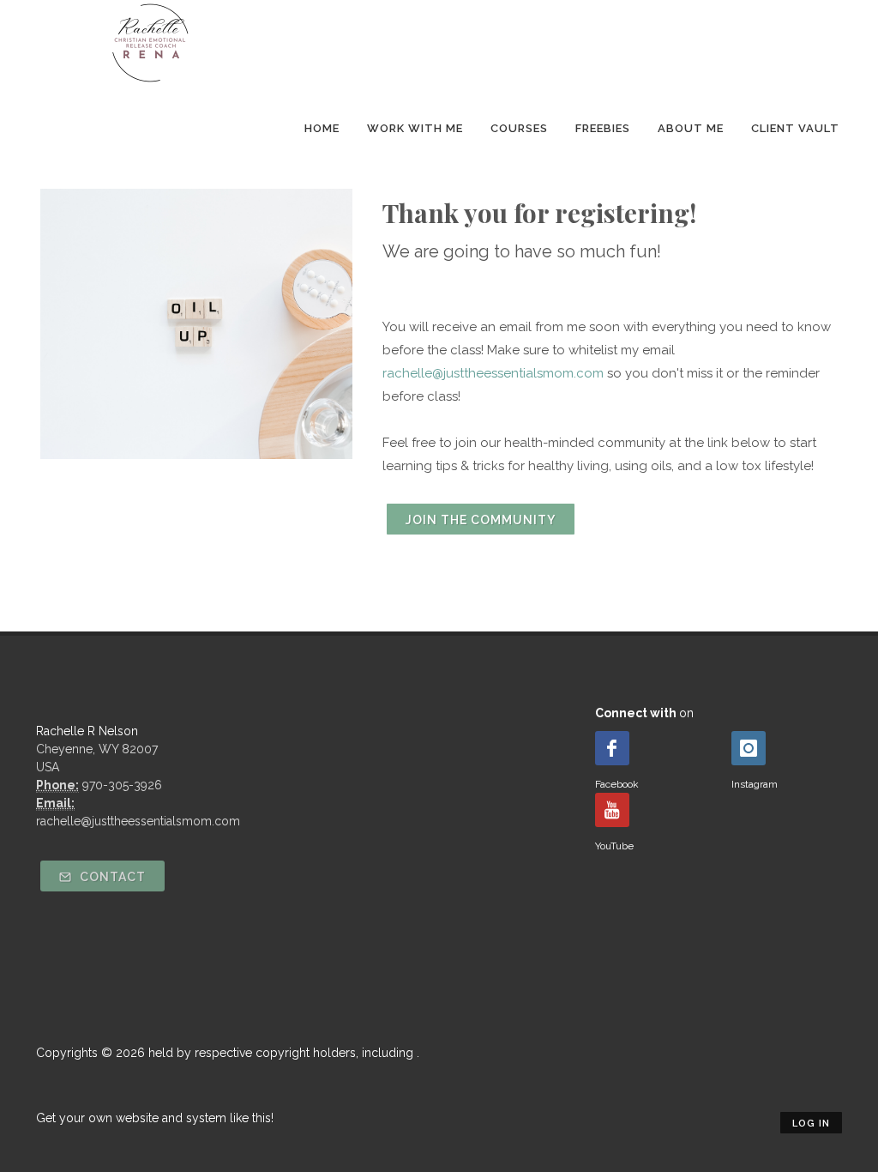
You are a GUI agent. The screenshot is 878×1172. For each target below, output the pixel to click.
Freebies (602, 128)
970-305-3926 (122, 785)
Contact (111, 877)
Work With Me (415, 128)
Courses (519, 128)
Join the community (481, 520)
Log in (811, 1123)
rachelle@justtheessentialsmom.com (493, 373)
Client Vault (795, 128)
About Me (691, 128)
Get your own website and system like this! (155, 1118)
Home (322, 128)
